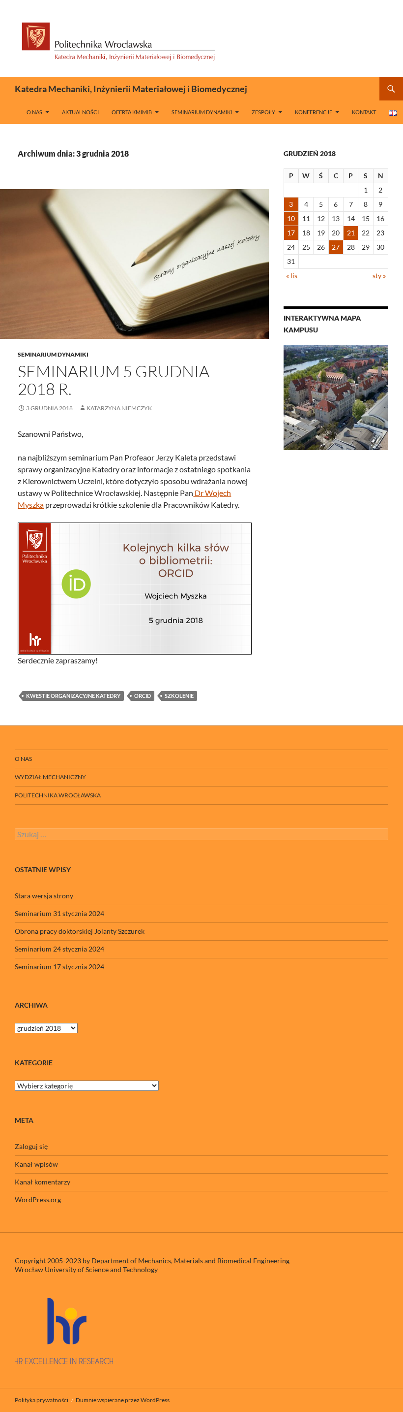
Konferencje (313, 112)
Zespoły (263, 112)
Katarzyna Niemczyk (119, 408)
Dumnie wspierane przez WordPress (123, 1400)
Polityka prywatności (41, 1400)
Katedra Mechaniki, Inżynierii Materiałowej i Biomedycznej (131, 88)
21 (351, 233)
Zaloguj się (31, 1146)
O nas (34, 112)
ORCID (142, 695)
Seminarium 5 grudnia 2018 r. (113, 380)
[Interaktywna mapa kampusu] (336, 397)
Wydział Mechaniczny (50, 777)
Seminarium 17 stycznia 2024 (59, 966)
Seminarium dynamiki (53, 354)
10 (291, 218)
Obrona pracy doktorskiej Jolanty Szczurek (79, 931)
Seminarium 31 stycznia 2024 (59, 913)
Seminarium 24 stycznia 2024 (59, 949)
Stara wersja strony (44, 895)
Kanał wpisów (36, 1164)
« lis (291, 275)
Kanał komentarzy (42, 1182)
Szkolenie (179, 695)
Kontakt (364, 112)
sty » (379, 275)
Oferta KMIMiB (132, 112)
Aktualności (80, 112)
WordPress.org (38, 1199)
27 (336, 247)
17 (291, 233)
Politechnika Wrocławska (58, 795)
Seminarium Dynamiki (202, 112)
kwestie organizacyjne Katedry (73, 695)
